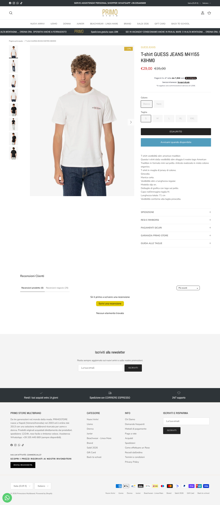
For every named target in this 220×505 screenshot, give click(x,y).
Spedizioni (130, 443)
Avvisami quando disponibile (176, 142)
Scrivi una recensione (110, 303)
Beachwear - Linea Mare (104, 23)
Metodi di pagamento (135, 428)
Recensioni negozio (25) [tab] (57, 287)
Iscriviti (133, 368)
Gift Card (160, 23)
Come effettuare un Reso (137, 447)
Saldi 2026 (143, 23)
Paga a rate (130, 433)
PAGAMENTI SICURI (151, 227)
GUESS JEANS (148, 47)
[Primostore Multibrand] (110, 12)
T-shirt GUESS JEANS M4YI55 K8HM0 (40, 41)
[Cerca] (11, 13)
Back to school (180, 23)
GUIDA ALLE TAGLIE (151, 243)
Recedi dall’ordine (133, 452)
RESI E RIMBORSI (150, 219)
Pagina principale (16, 41)
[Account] (202, 13)
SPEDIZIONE (147, 212)
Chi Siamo (130, 419)
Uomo (54, 23)
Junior (80, 23)
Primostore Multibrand (26, 493)
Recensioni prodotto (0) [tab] (32, 287)
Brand (127, 23)
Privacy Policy (132, 461)
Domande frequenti (134, 424)
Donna (67, 23)
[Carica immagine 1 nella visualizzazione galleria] (82, 120)
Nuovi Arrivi (37, 23)
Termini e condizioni (135, 457)
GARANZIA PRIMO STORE (154, 235)
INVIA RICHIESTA (22, 465)
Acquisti (129, 438)
